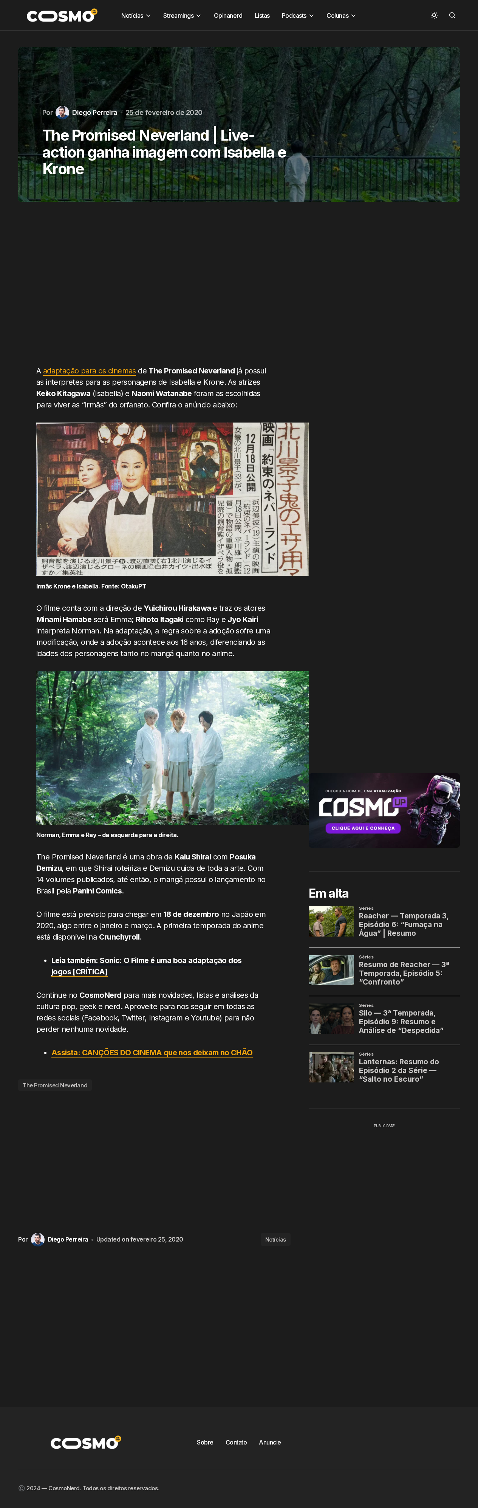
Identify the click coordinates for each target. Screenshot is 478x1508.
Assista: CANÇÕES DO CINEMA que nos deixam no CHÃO (152, 1052)
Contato (236, 1442)
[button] (434, 15)
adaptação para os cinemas (89, 370)
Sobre (205, 1442)
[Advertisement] (154, 288)
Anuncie (270, 1442)
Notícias (275, 1239)
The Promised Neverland (55, 1085)
